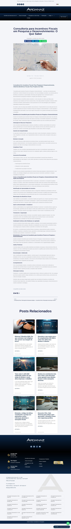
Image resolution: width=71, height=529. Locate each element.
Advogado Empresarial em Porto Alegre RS (41, 505)
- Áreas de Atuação (28, 460)
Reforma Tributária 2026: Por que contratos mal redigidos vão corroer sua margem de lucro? (24, 339)
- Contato (40, 466)
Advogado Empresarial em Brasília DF (41, 496)
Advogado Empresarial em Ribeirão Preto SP (27, 517)
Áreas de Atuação (22, 15)
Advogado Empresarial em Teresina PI (56, 509)
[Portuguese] (57, 4)
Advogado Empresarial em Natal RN (28, 513)
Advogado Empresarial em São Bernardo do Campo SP (42, 513)
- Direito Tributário (42, 461)
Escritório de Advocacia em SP (10, 15)
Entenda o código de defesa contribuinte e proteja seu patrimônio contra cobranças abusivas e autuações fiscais (24, 416)
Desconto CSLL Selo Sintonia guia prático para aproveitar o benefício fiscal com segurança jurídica (46, 415)
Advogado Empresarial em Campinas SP (12, 509)
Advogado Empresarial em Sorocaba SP (12, 517)
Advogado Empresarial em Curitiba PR (41, 501)
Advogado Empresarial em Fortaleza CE (56, 496)
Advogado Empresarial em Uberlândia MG (56, 513)
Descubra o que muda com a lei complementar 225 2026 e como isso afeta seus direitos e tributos (47, 339)
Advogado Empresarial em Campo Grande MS (41, 509)
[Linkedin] (19, 4)
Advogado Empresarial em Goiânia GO (12, 505)
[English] (56, 4)
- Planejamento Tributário (44, 459)
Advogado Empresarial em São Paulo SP (13, 496)
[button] (28, 41)
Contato (28, 17)
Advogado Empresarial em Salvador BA (12, 501)
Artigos (50, 15)
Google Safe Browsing (14, 454)
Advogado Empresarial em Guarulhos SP (56, 505)
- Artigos (40, 463)
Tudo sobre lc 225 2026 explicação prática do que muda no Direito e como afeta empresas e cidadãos (23, 376)
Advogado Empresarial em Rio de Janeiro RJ (28, 496)
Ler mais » (17, 351)
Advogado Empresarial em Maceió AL (27, 509)
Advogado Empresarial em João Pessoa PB (13, 513)
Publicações (43, 15)
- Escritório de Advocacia (29, 458)
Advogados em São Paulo (33, 15)
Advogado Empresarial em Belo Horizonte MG (28, 501)
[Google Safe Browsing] (9, 455)
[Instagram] (21, 4)
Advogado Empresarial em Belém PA (27, 505)
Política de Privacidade (10, 480)
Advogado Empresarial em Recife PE (56, 501)
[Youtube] (23, 4)
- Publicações (27, 466)
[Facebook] (18, 4)
